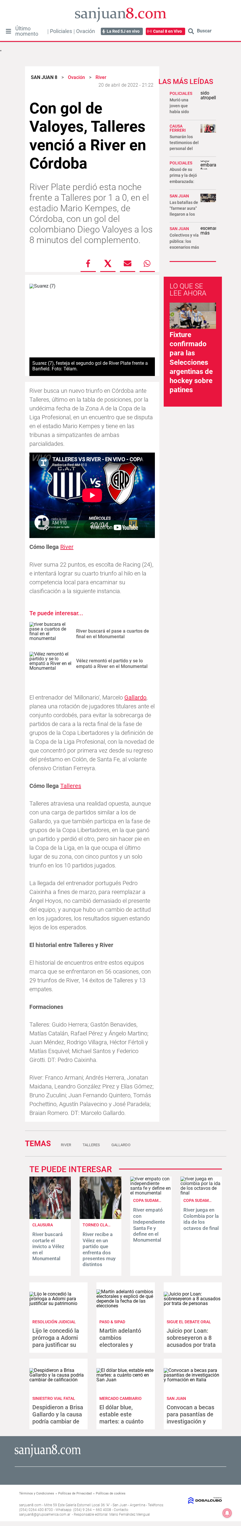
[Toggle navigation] (8, 31)
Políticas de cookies (110, 1493)
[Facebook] (88, 263)
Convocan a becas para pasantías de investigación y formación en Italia (191, 1418)
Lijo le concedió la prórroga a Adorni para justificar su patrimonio (55, 1341)
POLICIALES (181, 93)
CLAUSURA (42, 1225)
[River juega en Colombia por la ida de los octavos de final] (201, 1193)
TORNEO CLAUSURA (101, 1225)
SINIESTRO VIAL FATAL (53, 1398)
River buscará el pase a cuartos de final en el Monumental (112, 633)
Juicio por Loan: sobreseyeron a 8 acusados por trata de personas (191, 1341)
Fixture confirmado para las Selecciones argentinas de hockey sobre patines (191, 362)
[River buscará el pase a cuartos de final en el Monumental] (50, 634)
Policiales (61, 31)
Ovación (85, 31)
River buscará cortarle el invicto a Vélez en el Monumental (48, 1246)
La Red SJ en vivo (123, 31)
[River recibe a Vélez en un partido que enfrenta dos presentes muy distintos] (100, 1217)
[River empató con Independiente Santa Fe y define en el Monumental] (151, 1193)
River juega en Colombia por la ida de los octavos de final (201, 1219)
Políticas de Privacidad (75, 1493)
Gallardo (135, 697)
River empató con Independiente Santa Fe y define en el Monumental (149, 1225)
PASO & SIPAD (112, 1321)
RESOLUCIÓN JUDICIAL (54, 1321)
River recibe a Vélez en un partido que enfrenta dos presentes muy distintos (99, 1249)
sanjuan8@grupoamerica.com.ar (44, 1514)
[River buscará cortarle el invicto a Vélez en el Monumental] (50, 1217)
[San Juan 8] (48, 1456)
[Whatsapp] (147, 263)
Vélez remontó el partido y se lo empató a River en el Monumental (112, 663)
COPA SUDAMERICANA (154, 1200)
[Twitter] (108, 263)
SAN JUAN (179, 196)
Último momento (26, 31)
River (66, 546)
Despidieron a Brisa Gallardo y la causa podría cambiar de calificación (57, 1418)
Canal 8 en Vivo (167, 31)
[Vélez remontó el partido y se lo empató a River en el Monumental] (50, 664)
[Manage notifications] (227, 1513)
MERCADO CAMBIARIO (120, 1398)
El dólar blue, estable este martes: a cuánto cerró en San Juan (123, 1418)
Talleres (70, 785)
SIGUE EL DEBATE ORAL (189, 1321)
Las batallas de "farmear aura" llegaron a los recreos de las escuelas (184, 214)
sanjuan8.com (30, 1505)
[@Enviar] (127, 263)
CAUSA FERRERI (178, 128)
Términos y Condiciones (36, 1493)
